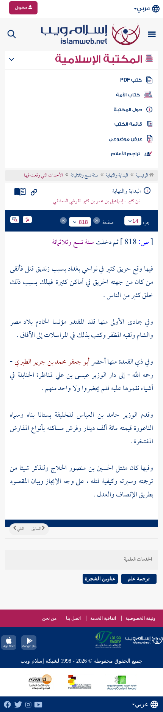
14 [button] (135, 221)
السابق (36, 529)
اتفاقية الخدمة (103, 618)
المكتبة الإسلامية (100, 59)
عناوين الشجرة (100, 578)
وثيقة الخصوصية (140, 618)
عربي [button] (143, 8)
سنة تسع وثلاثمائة (84, 176)
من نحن (49, 618)
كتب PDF (131, 80)
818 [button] (83, 222)
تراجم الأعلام (125, 153)
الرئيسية (142, 176)
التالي (20, 529)
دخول (21, 7)
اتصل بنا (73, 618)
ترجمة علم (139, 578)
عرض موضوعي (126, 139)
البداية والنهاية (117, 176)
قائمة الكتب (128, 124)
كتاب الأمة (128, 95)
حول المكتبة (128, 109)
